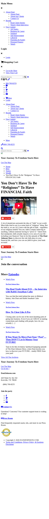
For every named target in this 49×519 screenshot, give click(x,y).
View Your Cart (11, 73)
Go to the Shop (11, 71)
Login (8, 57)
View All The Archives (9, 357)
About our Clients (17, 16)
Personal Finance (16, 42)
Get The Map (6, 163)
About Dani (10, 12)
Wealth (8, 173)
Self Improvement (17, 36)
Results (8, 21)
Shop (10, 98)
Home (8, 167)
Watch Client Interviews (19, 25)
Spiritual (13, 33)
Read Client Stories (17, 23)
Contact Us (14, 18)
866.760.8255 (11, 83)
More (8, 140)
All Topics (14, 29)
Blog (7, 169)
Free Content (10, 27)
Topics (8, 171)
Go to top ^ (5, 369)
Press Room (8, 418)
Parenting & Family (17, 40)
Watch (12, 44)
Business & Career (17, 31)
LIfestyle (13, 38)
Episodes (13, 274)
